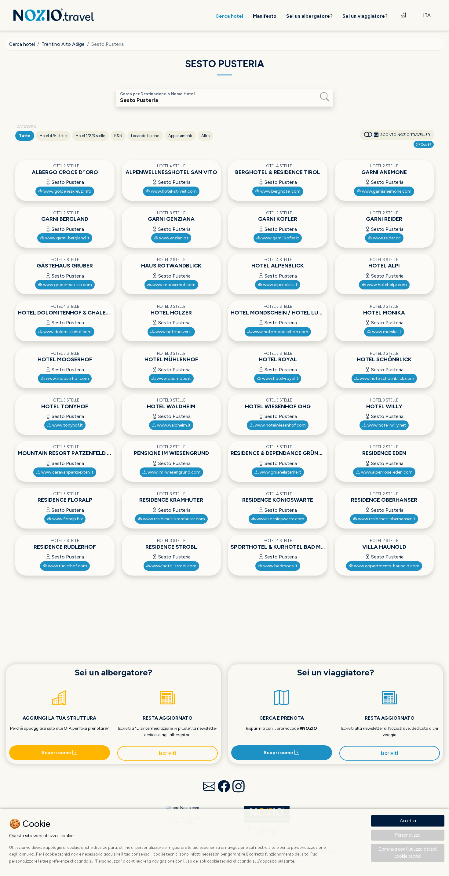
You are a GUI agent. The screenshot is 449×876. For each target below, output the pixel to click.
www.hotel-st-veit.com (173, 191)
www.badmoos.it (173, 378)
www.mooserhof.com (173, 284)
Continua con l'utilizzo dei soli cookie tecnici (407, 852)
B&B (118, 135)
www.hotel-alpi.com (386, 284)
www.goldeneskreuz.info (66, 191)
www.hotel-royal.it (279, 378)
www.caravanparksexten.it (66, 472)
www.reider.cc (386, 238)
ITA (427, 15)
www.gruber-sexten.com (67, 284)
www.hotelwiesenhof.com (280, 425)
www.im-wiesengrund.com (173, 472)
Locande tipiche (145, 135)
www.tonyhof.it (67, 425)
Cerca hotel (22, 44)
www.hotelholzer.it (173, 331)
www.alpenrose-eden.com (386, 472)
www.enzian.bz (173, 238)
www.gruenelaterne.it (280, 472)
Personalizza (408, 835)
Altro (205, 135)
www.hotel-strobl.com (173, 566)
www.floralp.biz (67, 519)
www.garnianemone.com (386, 191)
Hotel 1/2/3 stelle (90, 135)
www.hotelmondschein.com (280, 331)
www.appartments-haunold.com (386, 566)
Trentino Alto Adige (63, 44)
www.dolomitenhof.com (67, 331)
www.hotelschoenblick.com (386, 378)
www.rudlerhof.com (67, 566)
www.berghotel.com (280, 191)
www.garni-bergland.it (66, 238)
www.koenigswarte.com (280, 519)
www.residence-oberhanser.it (386, 519)
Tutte (25, 135)
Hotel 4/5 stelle (53, 135)
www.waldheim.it (173, 425)
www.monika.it (386, 331)
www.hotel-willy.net (386, 425)
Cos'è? (425, 144)
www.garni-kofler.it (280, 238)
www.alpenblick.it (280, 284)
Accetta (408, 820)
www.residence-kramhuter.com (173, 519)
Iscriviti (167, 753)
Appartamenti (180, 135)
